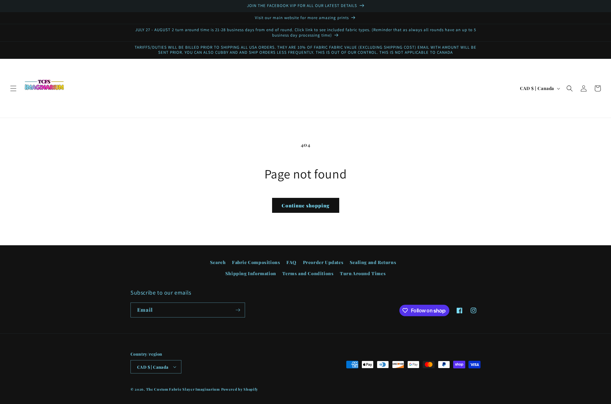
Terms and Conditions (308, 273)
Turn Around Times (363, 273)
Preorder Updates (323, 262)
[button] (13, 88)
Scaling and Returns (373, 262)
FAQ (291, 262)
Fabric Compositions (256, 262)
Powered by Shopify (239, 389)
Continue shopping (306, 205)
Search (218, 262)
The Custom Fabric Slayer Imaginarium (183, 389)
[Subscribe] (238, 310)
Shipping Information (250, 273)
